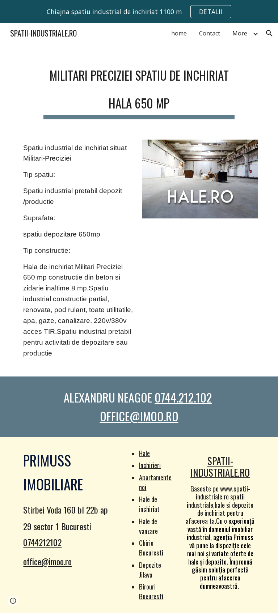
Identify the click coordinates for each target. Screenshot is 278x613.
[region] (139, 11)
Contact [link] (209, 33)
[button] (269, 33)
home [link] (179, 33)
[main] (139, 88)
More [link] (239, 33)
